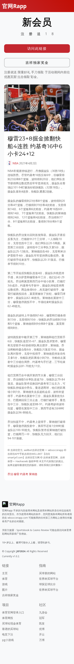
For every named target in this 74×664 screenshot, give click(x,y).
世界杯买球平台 (48, 579)
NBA (15, 163)
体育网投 (7, 618)
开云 (42, 634)
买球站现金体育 (11, 623)
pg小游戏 (8, 640)
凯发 (42, 623)
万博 (42, 640)
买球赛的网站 (47, 573)
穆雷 (16, 474)
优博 (42, 629)
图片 (5, 590)
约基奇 (24, 474)
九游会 (43, 612)
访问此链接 (37, 48)
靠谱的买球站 (10, 629)
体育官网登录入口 (13, 612)
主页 (5, 573)
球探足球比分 (47, 584)
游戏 (5, 584)
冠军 (42, 618)
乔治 (10, 474)
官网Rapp (14, 6)
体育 (5, 579)
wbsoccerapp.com (18, 517)
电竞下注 (7, 634)
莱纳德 (33, 474)
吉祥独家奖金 (37, 62)
